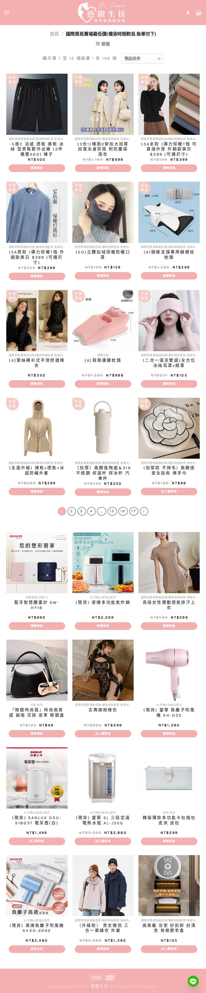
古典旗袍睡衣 (102, 710)
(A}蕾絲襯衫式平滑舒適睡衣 (37, 363)
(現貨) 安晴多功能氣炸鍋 (103, 602)
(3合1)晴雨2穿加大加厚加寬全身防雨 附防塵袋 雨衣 (103, 149)
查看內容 (37, 948)
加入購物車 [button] (169, 491)
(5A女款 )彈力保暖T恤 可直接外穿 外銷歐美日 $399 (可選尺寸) (169, 149)
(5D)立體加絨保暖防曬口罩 (103, 255)
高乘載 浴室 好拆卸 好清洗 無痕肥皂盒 (169, 928)
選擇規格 (37, 167)
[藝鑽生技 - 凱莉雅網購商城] (103, 12)
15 (112, 511)
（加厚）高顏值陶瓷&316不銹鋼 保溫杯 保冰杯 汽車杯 (103, 473)
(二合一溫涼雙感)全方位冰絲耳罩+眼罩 (169, 363)
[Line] (193, 981)
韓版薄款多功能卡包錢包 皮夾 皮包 (169, 820)
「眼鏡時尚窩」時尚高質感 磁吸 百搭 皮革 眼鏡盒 (37, 713)
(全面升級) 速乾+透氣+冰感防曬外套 (37, 470)
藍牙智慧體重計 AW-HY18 (37, 605)
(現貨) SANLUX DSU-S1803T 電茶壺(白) (37, 820)
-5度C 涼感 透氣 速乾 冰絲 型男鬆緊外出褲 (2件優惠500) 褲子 (37, 149)
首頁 (54, 34)
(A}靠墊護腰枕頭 (103, 360)
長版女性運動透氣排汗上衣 (169, 605)
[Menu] (7, 12)
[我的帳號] (188, 13)
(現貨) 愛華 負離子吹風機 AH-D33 (169, 713)
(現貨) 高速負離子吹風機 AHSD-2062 (37, 928)
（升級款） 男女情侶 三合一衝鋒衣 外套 (103, 928)
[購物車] (199, 12)
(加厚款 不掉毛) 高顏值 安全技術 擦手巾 (169, 470)
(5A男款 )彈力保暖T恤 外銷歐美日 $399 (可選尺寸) (37, 257)
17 (134, 511)
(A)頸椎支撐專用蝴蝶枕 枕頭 (169, 255)
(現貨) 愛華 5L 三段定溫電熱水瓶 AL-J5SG (103, 820)
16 (123, 511)
